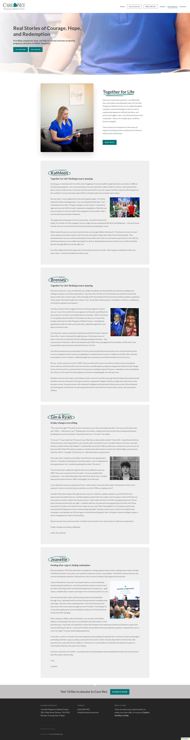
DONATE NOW (119, 692)
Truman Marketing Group (56, 734)
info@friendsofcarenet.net (88, 712)
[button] (20, 49)
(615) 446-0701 (83, 709)
